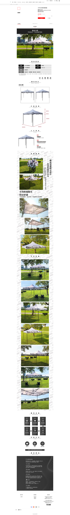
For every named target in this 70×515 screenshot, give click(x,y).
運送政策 (34, 2)
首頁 (12, 2)
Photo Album (19, 2)
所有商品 (15, 2)
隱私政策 (37, 2)
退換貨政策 (30, 2)
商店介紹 (27, 2)
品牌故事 (21, 496)
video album (23, 2)
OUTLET (43, 2)
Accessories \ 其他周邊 (15, 4)
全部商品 (11, 4)
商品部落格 (39, 2)
